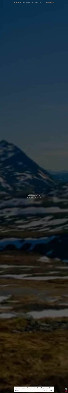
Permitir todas (45, 390)
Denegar (51, 390)
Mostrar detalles (17, 390)
